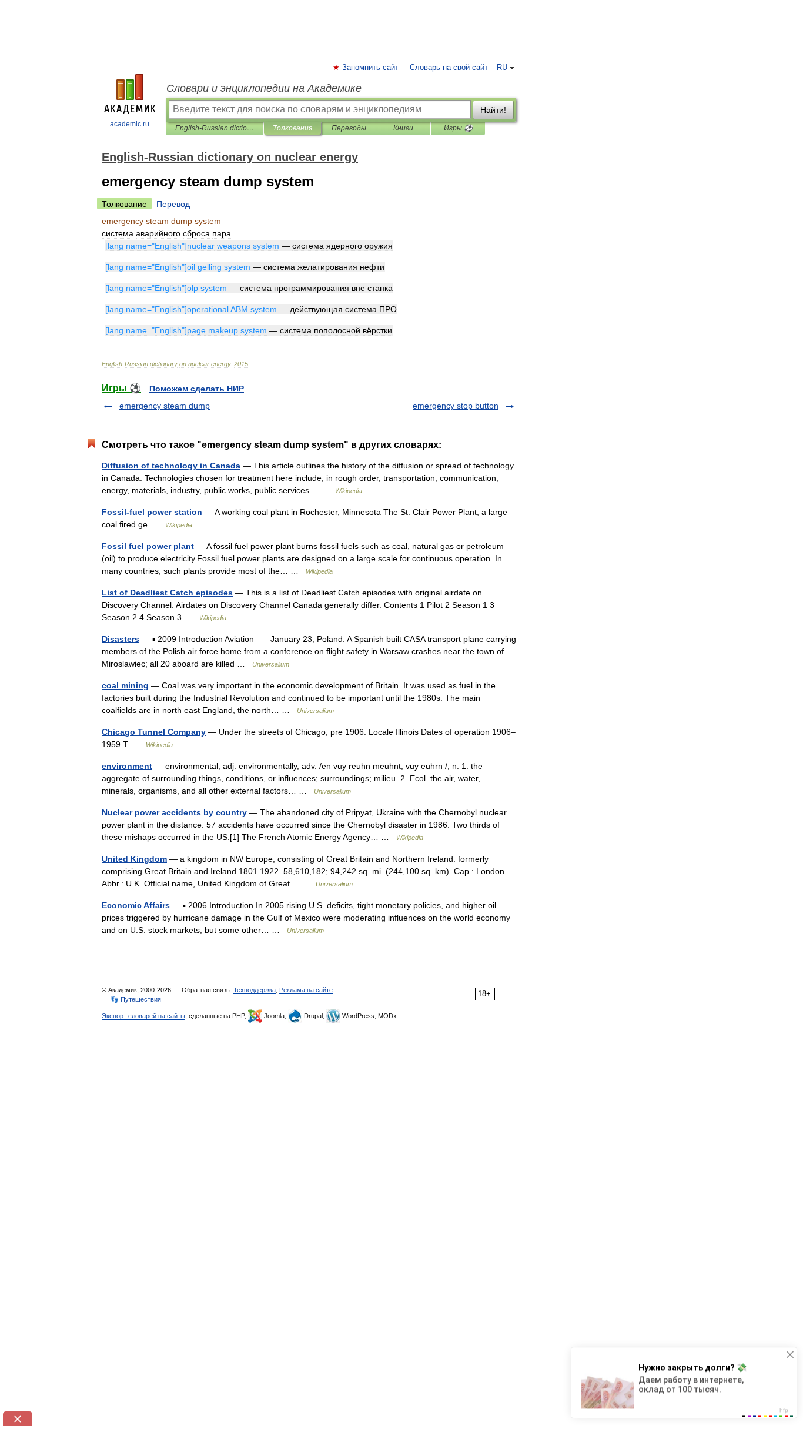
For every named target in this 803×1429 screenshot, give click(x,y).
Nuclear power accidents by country (174, 812)
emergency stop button (455, 405)
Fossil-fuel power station (152, 512)
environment (127, 766)
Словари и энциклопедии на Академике (264, 88)
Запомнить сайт (371, 67)
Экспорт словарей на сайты (143, 1015)
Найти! (493, 110)
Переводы (349, 128)
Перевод (173, 204)
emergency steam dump (164, 405)
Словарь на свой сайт (449, 67)
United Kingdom (134, 859)
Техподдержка (254, 989)
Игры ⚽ (458, 128)
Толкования (292, 128)
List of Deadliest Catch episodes (167, 592)
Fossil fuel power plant (148, 546)
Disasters (120, 639)
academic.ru (129, 124)
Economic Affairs (136, 905)
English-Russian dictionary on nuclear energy (215, 128)
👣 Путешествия (136, 999)
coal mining (125, 685)
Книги (403, 128)
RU (502, 67)
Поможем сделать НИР (196, 388)
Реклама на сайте (306, 989)
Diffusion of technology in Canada (171, 465)
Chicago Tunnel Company (154, 732)
